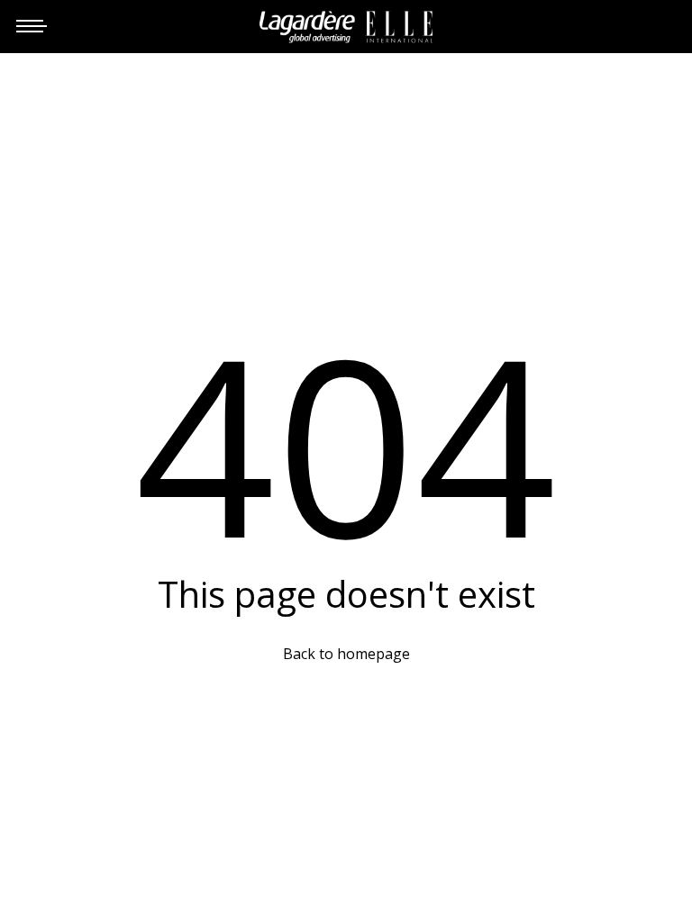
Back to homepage (346, 654)
